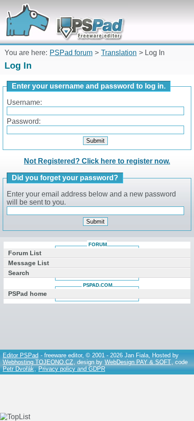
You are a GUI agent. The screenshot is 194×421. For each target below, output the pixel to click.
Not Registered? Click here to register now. (97, 161)
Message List (28, 263)
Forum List (25, 253)
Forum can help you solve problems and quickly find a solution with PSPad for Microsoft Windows (61, 12)
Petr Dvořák (18, 368)
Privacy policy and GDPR (71, 368)
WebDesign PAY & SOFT (138, 362)
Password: (24, 121)
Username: (24, 102)
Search (18, 272)
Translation (119, 52)
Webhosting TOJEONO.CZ (38, 362)
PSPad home (27, 293)
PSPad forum (71, 52)
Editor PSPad (20, 355)
